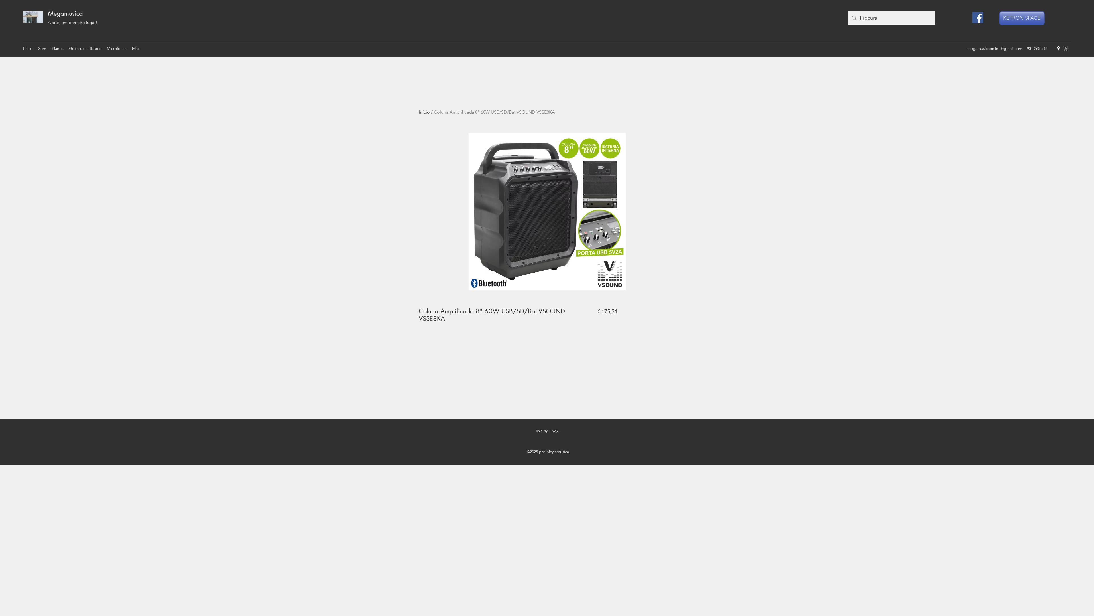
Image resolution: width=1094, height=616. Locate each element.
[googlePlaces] (1058, 48)
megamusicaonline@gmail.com (994, 48)
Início (424, 112)
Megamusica (65, 13)
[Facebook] (977, 17)
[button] (1066, 48)
